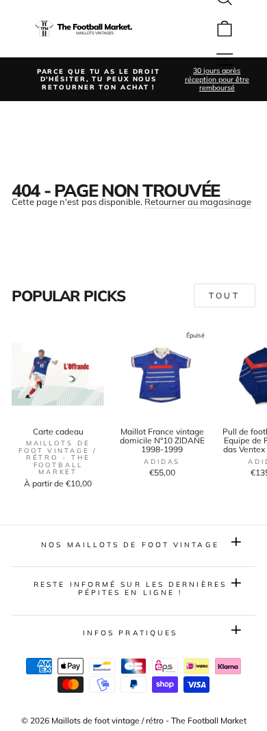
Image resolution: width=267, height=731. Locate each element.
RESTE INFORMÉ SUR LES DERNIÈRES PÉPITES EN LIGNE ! (130, 588)
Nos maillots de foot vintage (130, 544)
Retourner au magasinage (197, 202)
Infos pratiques (130, 633)
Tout (224, 295)
